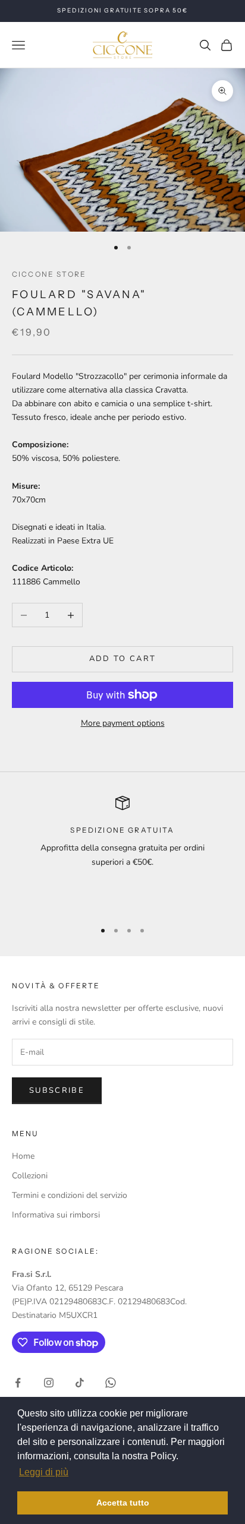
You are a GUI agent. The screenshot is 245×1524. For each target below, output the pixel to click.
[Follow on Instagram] (49, 1383)
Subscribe (56, 1090)
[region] (122, 853)
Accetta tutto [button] (122, 1502)
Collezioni (30, 1175)
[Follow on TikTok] (80, 1383)
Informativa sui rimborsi (56, 1215)
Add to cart (122, 658)
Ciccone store (49, 274)
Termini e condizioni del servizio (69, 1195)
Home (23, 1156)
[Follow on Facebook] (18, 1383)
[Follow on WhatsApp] (111, 1383)
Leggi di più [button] (43, 1472)
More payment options (123, 723)
